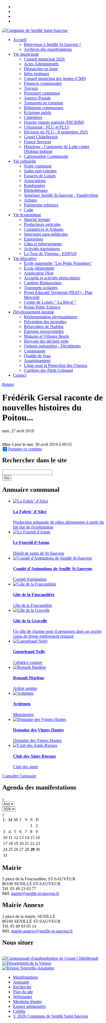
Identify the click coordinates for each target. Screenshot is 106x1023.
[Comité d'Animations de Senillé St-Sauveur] (52, 558)
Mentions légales (27, 1001)
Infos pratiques (36, 73)
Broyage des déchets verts (46, 341)
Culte (28, 210)
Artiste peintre (25, 688)
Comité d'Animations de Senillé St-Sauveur (52, 568)
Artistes (30, 200)
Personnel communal (42, 93)
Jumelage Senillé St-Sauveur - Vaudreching (61, 195)
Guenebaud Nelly (29, 651)
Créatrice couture (27, 662)
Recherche (22, 987)
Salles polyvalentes (40, 171)
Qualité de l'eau (37, 355)
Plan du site (23, 991)
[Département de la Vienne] (26, 963)
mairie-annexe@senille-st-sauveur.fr (42, 931)
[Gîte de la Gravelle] (31, 610)
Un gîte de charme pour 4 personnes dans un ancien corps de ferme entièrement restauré (57, 633)
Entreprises (33, 239)
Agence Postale (37, 98)
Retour (8, 384)
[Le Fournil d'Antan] (31, 532)
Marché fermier (37, 219)
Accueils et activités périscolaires (52, 278)
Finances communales (43, 83)
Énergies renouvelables (44, 331)
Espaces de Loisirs (40, 175)
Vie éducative (24, 258)
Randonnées (34, 185)
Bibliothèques (36, 190)
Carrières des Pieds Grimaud (48, 370)
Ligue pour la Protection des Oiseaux (56, 365)
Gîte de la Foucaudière (34, 594)
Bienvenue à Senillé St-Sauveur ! (52, 44)
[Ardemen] (23, 693)
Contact (19, 375)
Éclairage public (38, 112)
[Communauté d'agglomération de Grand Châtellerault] (50, 958)
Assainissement (37, 360)
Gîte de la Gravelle (30, 621)
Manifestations (25, 977)
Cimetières (33, 117)
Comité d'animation (29, 579)
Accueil (19, 39)
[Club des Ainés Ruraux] (35, 745)
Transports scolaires (41, 287)
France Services (37, 141)
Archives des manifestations (48, 49)
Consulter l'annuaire (19, 776)
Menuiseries (23, 714)
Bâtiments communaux (43, 107)
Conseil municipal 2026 (44, 59)
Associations (35, 180)
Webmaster (22, 996)
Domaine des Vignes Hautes (38, 730)
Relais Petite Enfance (42, 307)
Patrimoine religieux (41, 205)
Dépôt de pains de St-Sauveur (38, 553)
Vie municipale (26, 54)
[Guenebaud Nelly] (30, 641)
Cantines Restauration (42, 282)
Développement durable (33, 312)
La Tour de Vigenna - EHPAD (50, 253)
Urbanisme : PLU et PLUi (46, 127)
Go (6, 478)
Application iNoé (39, 273)
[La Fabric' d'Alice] (30, 501)
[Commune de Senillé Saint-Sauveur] (35, 30)
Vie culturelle (24, 161)
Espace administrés (29, 1006)
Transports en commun (43, 103)
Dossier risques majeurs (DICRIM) (54, 122)
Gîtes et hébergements (43, 244)
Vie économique (27, 214)
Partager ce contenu (25, 449)
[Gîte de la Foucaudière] (34, 584)
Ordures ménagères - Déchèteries (52, 346)
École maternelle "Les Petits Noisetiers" (58, 263)
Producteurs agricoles (42, 224)
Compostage (34, 351)
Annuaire (21, 982)
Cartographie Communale (46, 156)
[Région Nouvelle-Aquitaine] (28, 968)
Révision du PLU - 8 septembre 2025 (56, 132)
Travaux (31, 88)
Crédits (19, 1011)
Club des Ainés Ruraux (34, 756)
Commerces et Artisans (43, 229)
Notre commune (38, 166)
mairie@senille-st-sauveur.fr (35, 893)
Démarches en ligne (41, 68)
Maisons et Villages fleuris (46, 336)
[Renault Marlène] (29, 667)
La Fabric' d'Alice (29, 511)
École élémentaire (39, 268)
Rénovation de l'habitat (43, 326)
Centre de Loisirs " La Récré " (50, 302)
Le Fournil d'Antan (31, 542)
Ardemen (21, 703)
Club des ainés (25, 766)
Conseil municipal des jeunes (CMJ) (55, 78)
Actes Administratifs (41, 64)
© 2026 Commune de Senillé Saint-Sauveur (50, 1016)
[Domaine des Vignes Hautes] (39, 719)
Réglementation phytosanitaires (50, 317)
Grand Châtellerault (41, 137)
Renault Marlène (28, 678)
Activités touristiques (42, 248)
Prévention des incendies (45, 321)
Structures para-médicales (46, 234)
